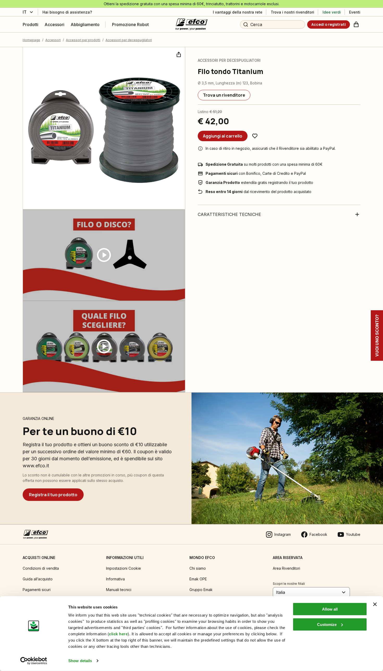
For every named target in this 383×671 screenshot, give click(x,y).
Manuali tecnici (118, 589)
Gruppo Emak (201, 589)
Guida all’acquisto (38, 579)
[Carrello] (356, 24)
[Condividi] (178, 54)
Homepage (31, 40)
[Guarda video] (104, 255)
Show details (80, 660)
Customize (327, 624)
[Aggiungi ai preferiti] (255, 136)
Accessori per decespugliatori (129, 40)
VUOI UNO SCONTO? (377, 335)
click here (118, 634)
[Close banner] (375, 604)
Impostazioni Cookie (123, 568)
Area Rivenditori (286, 568)
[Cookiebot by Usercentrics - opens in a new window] (34, 661)
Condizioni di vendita (41, 568)
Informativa (115, 579)
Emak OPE (198, 579)
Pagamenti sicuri (37, 589)
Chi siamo (197, 568)
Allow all (330, 609)
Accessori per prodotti (83, 40)
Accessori (53, 40)
